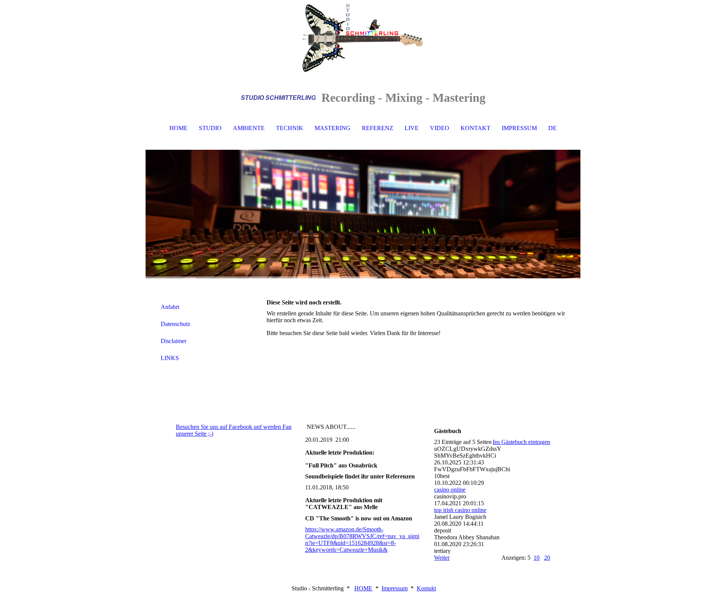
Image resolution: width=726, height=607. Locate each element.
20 (547, 557)
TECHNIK (289, 128)
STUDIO (210, 128)
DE (552, 128)
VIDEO (439, 128)
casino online (449, 489)
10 (537, 557)
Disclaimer (173, 341)
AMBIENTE (249, 128)
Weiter (442, 557)
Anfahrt (170, 307)
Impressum (395, 588)
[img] (363, 38)
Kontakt (426, 588)
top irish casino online (460, 510)
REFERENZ (377, 128)
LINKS (170, 358)
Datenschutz (175, 324)
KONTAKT (475, 128)
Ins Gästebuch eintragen (521, 442)
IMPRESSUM (519, 128)
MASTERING (333, 128)
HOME (178, 128)
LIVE (412, 128)
